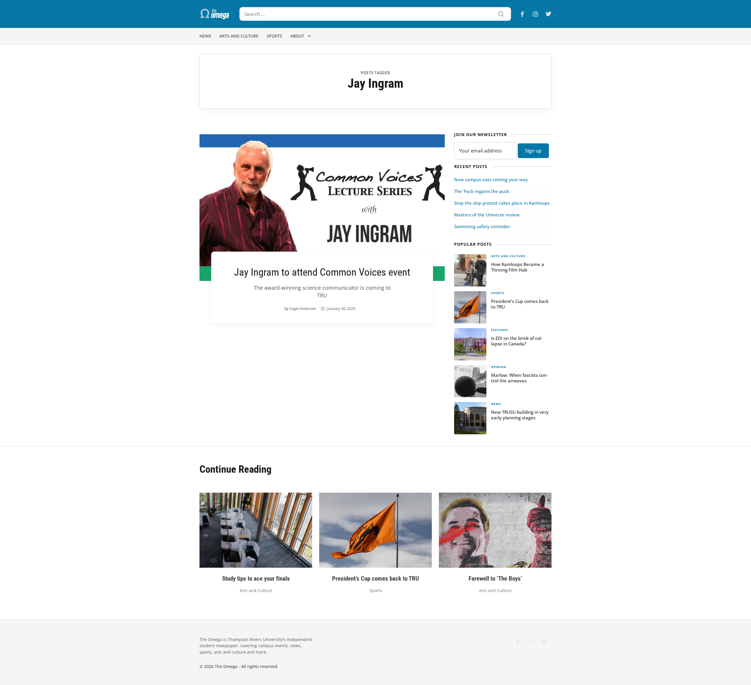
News (205, 36)
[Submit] (501, 14)
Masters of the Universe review (487, 215)
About (297, 36)
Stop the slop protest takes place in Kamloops (501, 203)
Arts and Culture (238, 36)
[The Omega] (214, 14)
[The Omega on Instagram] (535, 14)
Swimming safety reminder (482, 226)
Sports (274, 36)
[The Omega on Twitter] (547, 14)
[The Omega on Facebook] (524, 14)
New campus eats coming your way (491, 179)
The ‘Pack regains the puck (481, 191)
